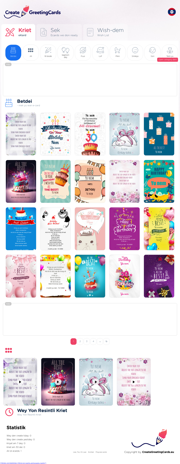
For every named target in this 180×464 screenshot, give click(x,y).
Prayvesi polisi (101, 452)
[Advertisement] (90, 80)
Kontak (91, 452)
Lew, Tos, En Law (79, 452)
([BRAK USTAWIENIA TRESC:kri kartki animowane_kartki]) (23, 463)
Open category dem (168, 60)
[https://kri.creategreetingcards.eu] (83, 12)
